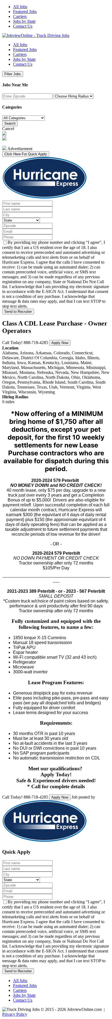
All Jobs (20, 6)
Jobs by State (24, 21)
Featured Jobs (25, 11)
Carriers (20, 16)
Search (9, 123)
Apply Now (59, 343)
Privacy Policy (14, 1014)
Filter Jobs (12, 74)
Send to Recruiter (18, 312)
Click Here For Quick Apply (25, 154)
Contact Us (22, 26)
